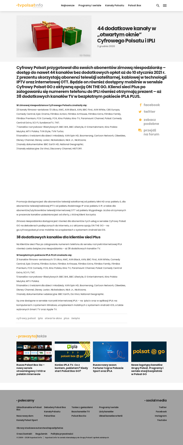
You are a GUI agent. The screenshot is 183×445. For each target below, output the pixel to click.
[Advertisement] (71, 175)
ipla (40, 318)
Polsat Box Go (78, 415)
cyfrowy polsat (26, 318)
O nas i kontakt (24, 433)
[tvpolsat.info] (29, 7)
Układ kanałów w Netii (110, 415)
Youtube (162, 420)
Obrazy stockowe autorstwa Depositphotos (39, 427)
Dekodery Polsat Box (55, 407)
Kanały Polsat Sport (27, 420)
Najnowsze (67, 5)
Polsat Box (134, 5)
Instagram (161, 415)
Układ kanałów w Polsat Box (29, 408)
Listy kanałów (106, 411)
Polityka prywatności (62, 433)
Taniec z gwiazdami (82, 407)
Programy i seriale (89, 5)
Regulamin (41, 433)
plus (66, 318)
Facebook (161, 411)
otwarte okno (53, 318)
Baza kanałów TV (80, 411)
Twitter (163, 407)
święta (75, 318)
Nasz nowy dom (24, 415)
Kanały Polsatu (114, 5)
